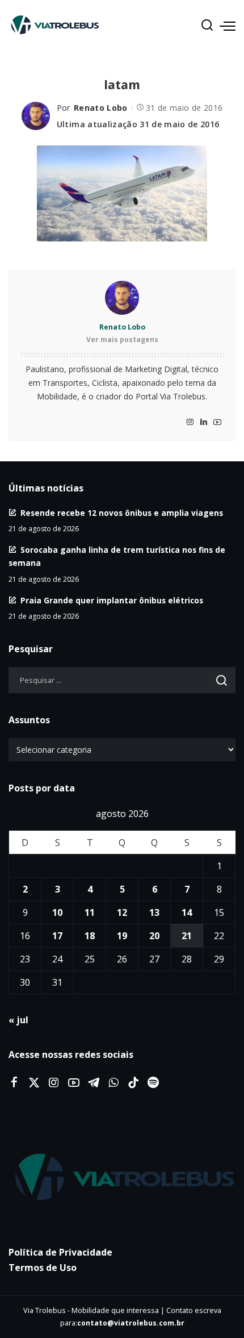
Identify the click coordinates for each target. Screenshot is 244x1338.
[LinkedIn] (204, 422)
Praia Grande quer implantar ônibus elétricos (111, 600)
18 (90, 935)
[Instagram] (190, 422)
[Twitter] (34, 1083)
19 (122, 935)
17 (57, 935)
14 (187, 912)
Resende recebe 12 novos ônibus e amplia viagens (121, 512)
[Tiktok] (133, 1083)
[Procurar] (207, 25)
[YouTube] (217, 422)
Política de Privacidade (60, 1252)
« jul (18, 1020)
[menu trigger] (227, 25)
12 (122, 912)
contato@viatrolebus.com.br (130, 1323)
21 (187, 935)
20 (154, 935)
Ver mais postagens (122, 339)
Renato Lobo (101, 107)
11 (90, 912)
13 (154, 912)
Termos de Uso (43, 1267)
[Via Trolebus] (122, 1178)
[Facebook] (14, 1083)
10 (57, 912)
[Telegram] (93, 1083)
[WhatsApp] (113, 1083)
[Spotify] (153, 1083)
